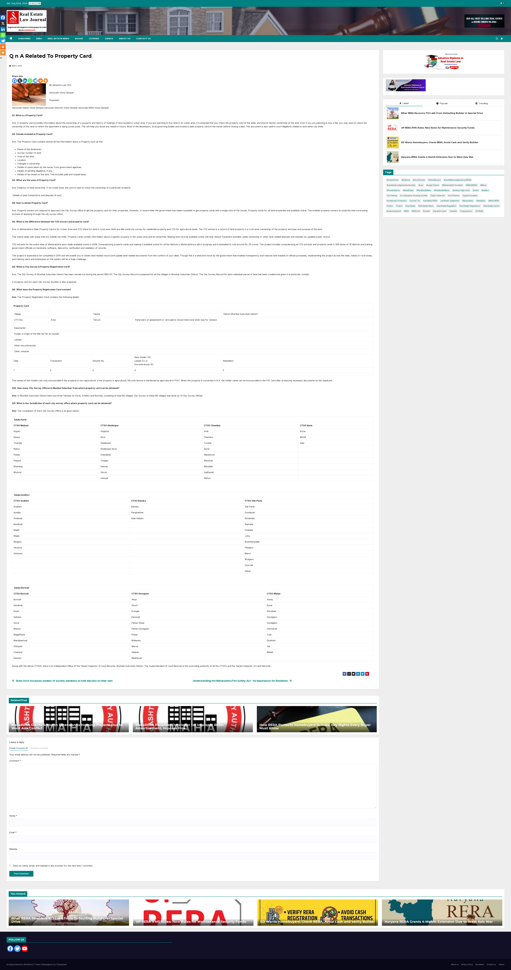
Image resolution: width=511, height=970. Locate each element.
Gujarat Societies (470, 195)
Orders (390, 206)
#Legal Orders (432, 185)
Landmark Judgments (449, 201)
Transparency (466, 211)
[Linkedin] (25, 80)
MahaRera (480, 201)
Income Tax (415, 201)
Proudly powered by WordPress (20, 964)
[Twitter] (17, 948)
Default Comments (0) (18, 748)
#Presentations (393, 190)
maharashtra (467, 201)
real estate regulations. (470, 206)
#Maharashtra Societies (452, 185)
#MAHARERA (471, 185)
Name (13, 815)
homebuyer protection (397, 201)
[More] (45, 80)
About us (124, 38)
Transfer (453, 211)
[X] (19, 80)
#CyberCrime (392, 180)
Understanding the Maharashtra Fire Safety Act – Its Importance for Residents (240, 680)
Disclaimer (479, 964)
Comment (15, 760)
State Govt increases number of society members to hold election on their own (64, 680)
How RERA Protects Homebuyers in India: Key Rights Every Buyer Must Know (315, 726)
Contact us (143, 38)
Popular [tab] (443, 103)
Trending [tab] (483, 103)
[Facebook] (14, 80)
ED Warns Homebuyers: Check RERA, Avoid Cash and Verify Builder (439, 142)
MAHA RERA (494, 201)
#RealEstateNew (424, 190)
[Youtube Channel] (24, 948)
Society (426, 211)
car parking (392, 195)
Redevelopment (394, 211)
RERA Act (416, 211)
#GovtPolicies (419, 180)
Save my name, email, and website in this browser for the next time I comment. (53, 865)
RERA (39, 38)
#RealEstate (408, 190)
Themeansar (61, 964)
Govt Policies (453, 195)
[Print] (40, 80)
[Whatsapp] (30, 80)
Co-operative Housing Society (413, 195)
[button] (497, 38)
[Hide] (1, 58)
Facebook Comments (39, 748)
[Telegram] (35, 80)
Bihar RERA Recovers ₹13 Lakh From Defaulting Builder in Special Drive (442, 113)
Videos (109, 38)
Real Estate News (58, 38)
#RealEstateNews (442, 190)
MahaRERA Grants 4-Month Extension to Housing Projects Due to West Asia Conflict (67, 726)
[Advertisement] (447, 86)
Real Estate (410, 206)
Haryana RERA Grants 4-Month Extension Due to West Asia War (437, 157)
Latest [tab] (405, 103)
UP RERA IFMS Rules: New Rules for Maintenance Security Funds (438, 128)
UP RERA (479, 211)
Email (13, 832)
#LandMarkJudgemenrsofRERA (457, 180)
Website (13, 849)
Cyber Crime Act (437, 195)
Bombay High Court (461, 190)
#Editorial (406, 180)
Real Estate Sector (492, 206)
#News (483, 185)
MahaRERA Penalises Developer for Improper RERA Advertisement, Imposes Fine (179, 726)
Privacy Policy (467, 964)
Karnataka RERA (430, 201)
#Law (421, 185)
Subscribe (24, 38)
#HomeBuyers (434, 180)
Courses (94, 38)
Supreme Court (439, 211)
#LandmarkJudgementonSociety (401, 185)
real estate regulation (446, 206)
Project (399, 206)
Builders (485, 190)
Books (79, 38)
